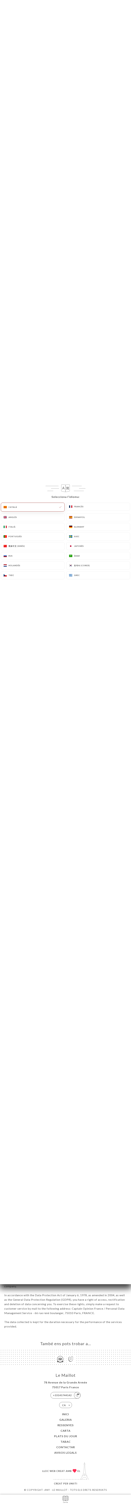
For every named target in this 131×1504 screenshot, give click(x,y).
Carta (65, 1430)
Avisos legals (65, 1452)
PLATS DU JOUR (65, 1436)
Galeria (65, 1419)
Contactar (65, 1447)
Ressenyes (65, 1425)
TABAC (66, 1441)
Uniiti (73, 1483)
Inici (65, 1414)
